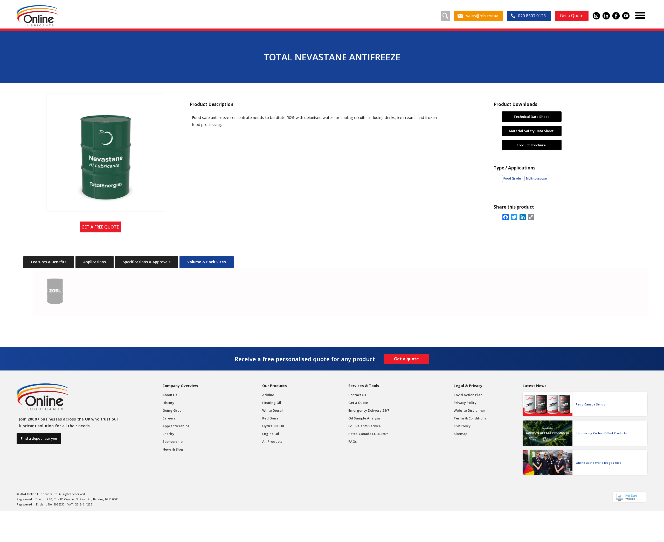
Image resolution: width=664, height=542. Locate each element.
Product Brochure (531, 144)
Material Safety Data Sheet (531, 130)
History (168, 402)
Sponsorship (172, 441)
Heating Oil (271, 402)
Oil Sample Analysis (364, 418)
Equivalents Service (364, 426)
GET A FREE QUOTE (101, 227)
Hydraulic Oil (273, 426)
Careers (168, 418)
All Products (272, 441)
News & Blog (172, 449)
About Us (169, 395)
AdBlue (268, 395)
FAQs (352, 441)
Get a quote (406, 359)
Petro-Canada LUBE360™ (368, 433)
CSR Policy (462, 426)
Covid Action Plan (468, 395)
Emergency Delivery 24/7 (368, 410)
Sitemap (460, 433)
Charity (168, 433)
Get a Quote (358, 402)
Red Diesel (271, 418)
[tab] (48, 262)
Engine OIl (270, 433)
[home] (37, 15)
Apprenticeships (175, 426)
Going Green (173, 410)
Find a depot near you (39, 438)
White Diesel (272, 410)
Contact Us (357, 395)
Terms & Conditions (470, 418)
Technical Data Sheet (531, 116)
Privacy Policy (465, 402)
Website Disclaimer (469, 410)
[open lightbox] (100, 152)
